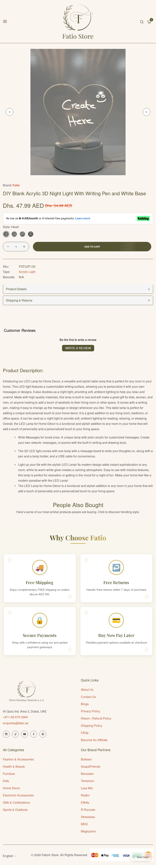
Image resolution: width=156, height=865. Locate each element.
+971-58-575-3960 (15, 717)
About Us (87, 689)
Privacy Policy (90, 711)
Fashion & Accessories (18, 759)
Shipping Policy (91, 725)
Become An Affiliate (94, 740)
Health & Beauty (14, 766)
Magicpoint (88, 831)
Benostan (87, 773)
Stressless (88, 817)
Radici (85, 795)
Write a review (78, 348)
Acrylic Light (27, 272)
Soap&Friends (90, 766)
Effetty (85, 802)
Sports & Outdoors (15, 809)
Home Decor (11, 788)
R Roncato (88, 809)
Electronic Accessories (18, 795)
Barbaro (86, 759)
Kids (6, 781)
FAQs (84, 733)
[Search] (141, 21)
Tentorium (87, 781)
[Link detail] (6, 734)
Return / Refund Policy (96, 718)
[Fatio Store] (78, 21)
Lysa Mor (87, 788)
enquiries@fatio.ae (15, 723)
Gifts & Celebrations (16, 802)
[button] (146, 112)
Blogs (85, 704)
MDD (84, 824)
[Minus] (8, 246)
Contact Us (88, 697)
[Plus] (24, 246)
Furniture (9, 773)
